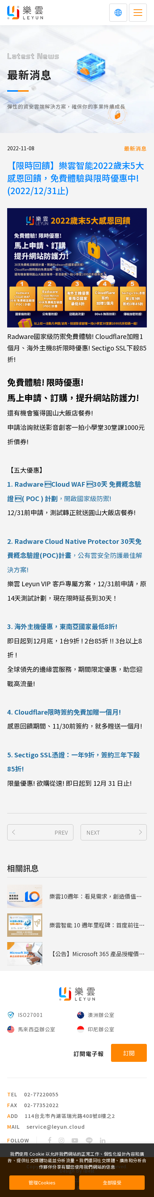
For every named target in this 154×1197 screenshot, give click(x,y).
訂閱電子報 (88, 1053)
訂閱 (129, 1053)
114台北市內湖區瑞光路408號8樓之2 (70, 1115)
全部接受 (112, 1182)
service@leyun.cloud (56, 1126)
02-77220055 (41, 1094)
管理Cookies (42, 1182)
